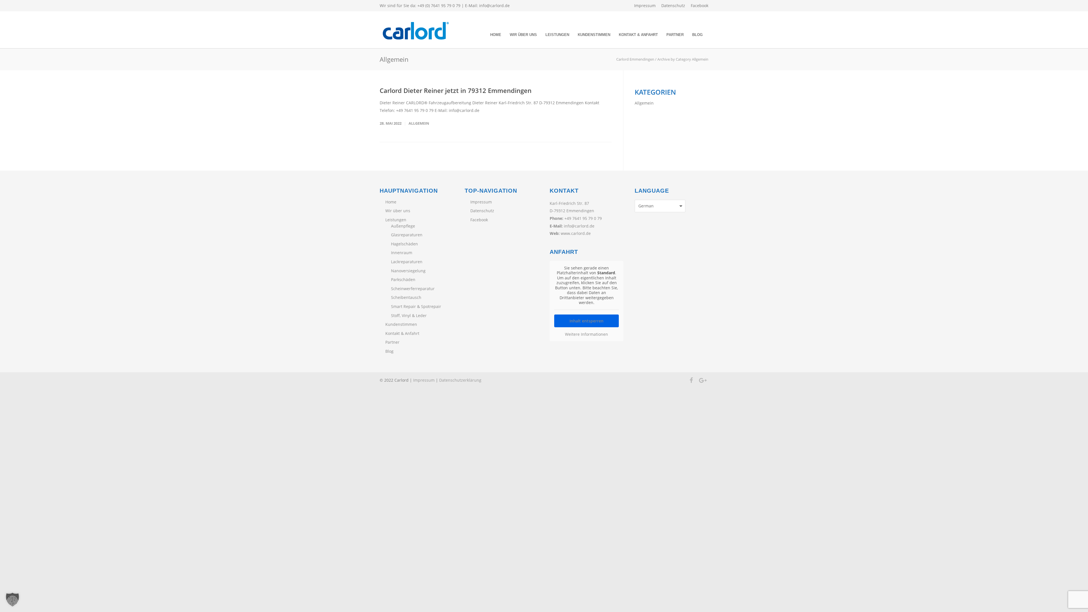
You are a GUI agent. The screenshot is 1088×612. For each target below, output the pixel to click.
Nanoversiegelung (408, 270)
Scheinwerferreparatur (413, 288)
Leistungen (557, 35)
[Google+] (702, 380)
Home (495, 35)
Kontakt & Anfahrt (638, 35)
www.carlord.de (576, 233)
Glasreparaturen (406, 234)
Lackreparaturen (406, 261)
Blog (697, 35)
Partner (675, 35)
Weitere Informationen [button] (586, 334)
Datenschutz (673, 6)
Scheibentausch (406, 297)
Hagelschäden (404, 243)
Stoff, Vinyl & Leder (409, 315)
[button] (12, 599)
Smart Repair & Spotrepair (416, 306)
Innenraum (401, 252)
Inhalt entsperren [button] (587, 321)
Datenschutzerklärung (460, 380)
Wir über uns (523, 35)
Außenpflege (403, 226)
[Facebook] (691, 380)
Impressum (645, 6)
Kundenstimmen (594, 35)
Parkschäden (403, 279)
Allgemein (419, 123)
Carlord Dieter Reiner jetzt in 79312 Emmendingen (456, 90)
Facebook (699, 6)
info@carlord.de (494, 5)
